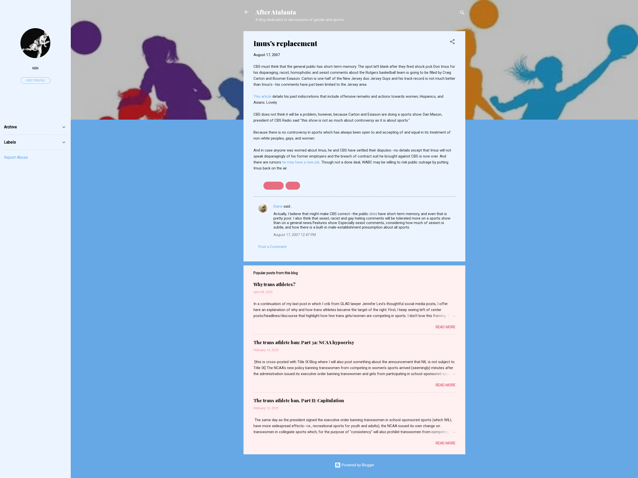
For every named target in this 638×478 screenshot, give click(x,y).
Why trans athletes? (274, 284)
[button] (452, 42)
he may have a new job (300, 162)
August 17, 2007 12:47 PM (294, 235)
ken (35, 68)
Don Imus (273, 185)
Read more (445, 327)
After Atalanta (275, 12)
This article (262, 96)
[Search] (462, 13)
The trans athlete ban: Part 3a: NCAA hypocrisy (303, 342)
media (293, 185)
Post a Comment (272, 246)
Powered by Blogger (357, 465)
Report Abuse (16, 157)
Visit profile (35, 80)
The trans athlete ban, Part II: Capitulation (298, 400)
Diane (277, 206)
